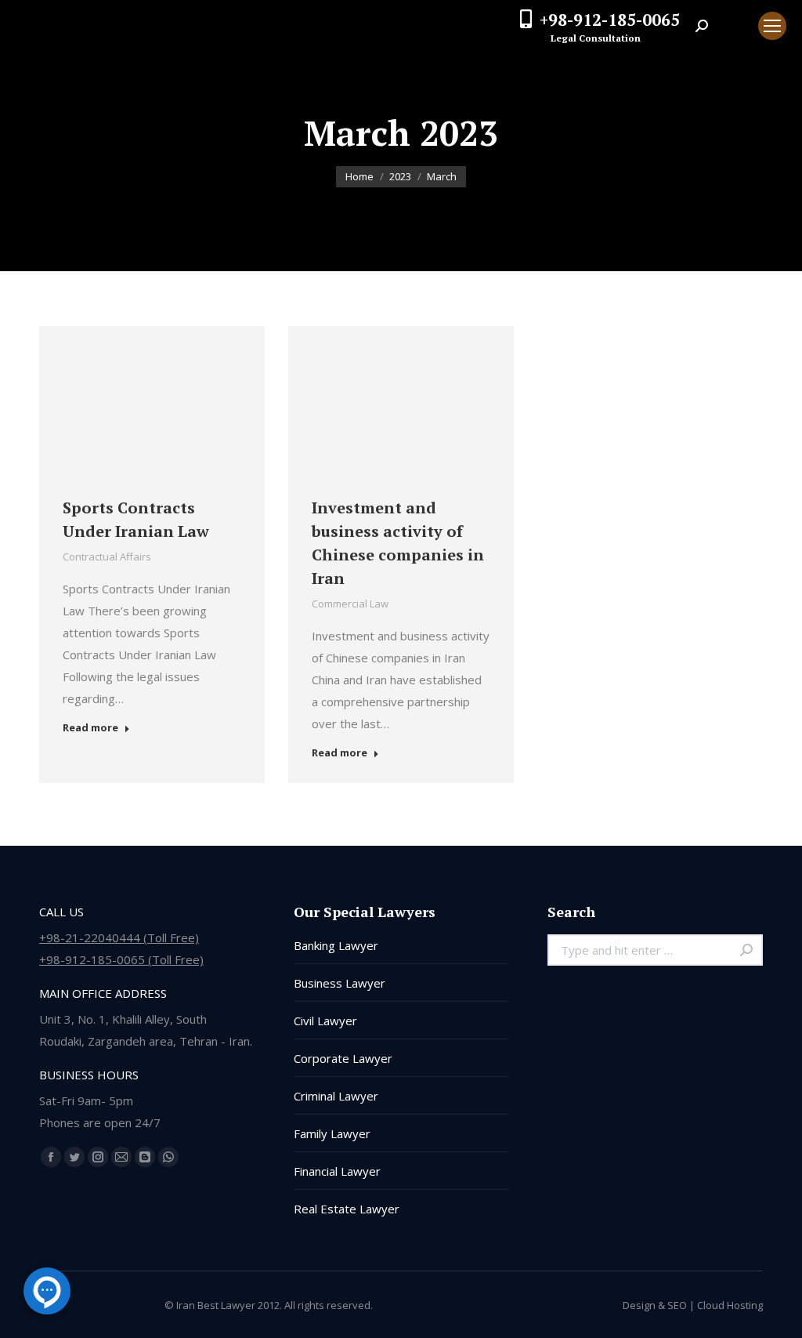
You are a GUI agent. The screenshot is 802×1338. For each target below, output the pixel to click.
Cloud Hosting (730, 1305)
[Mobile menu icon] (772, 26)
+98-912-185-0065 (610, 20)
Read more (90, 727)
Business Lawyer (339, 983)
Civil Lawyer (325, 1020)
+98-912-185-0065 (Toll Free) (121, 959)
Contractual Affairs (107, 556)
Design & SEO (655, 1305)
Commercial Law (350, 603)
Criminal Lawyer (336, 1096)
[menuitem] (733, 26)
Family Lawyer (332, 1133)
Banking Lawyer (336, 945)
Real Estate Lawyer (346, 1209)
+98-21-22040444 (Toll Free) (119, 937)
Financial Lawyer (337, 1171)
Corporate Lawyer (343, 1058)
